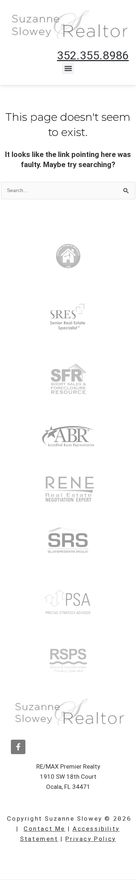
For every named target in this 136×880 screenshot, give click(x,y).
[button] (68, 68)
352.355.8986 (93, 55)
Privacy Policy (90, 838)
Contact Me (44, 828)
